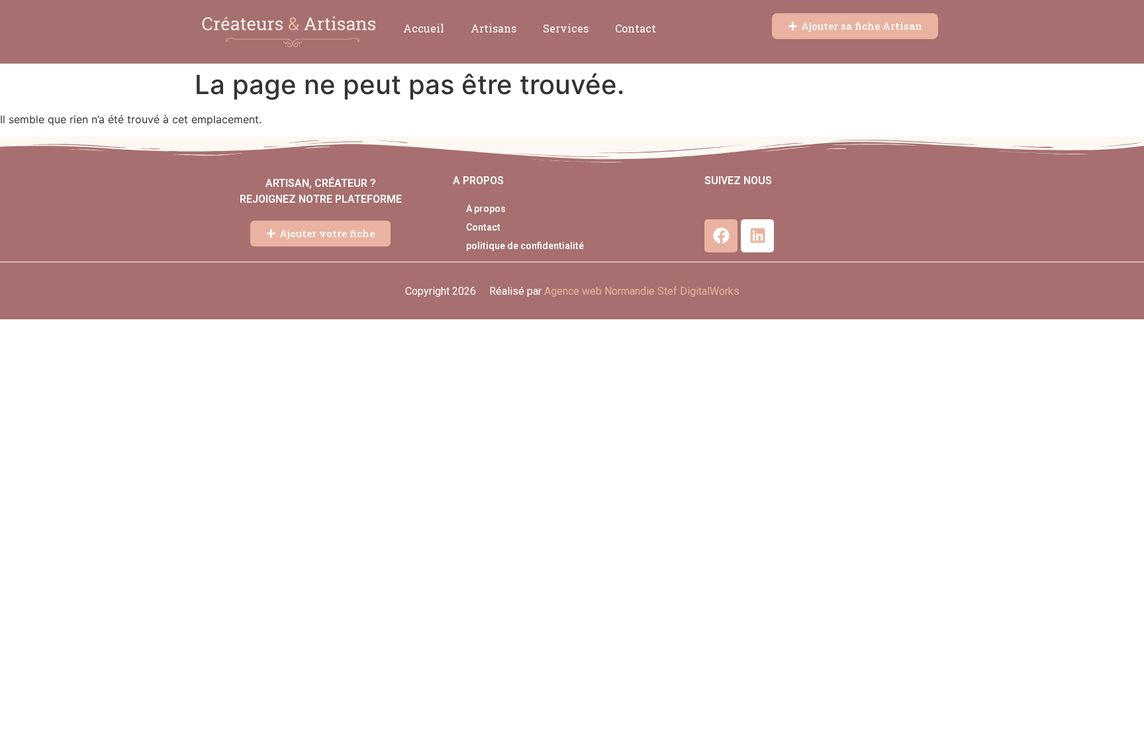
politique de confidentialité (525, 245)
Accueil (423, 28)
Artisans (493, 28)
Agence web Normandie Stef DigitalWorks (641, 291)
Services (566, 28)
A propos (486, 208)
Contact (635, 28)
